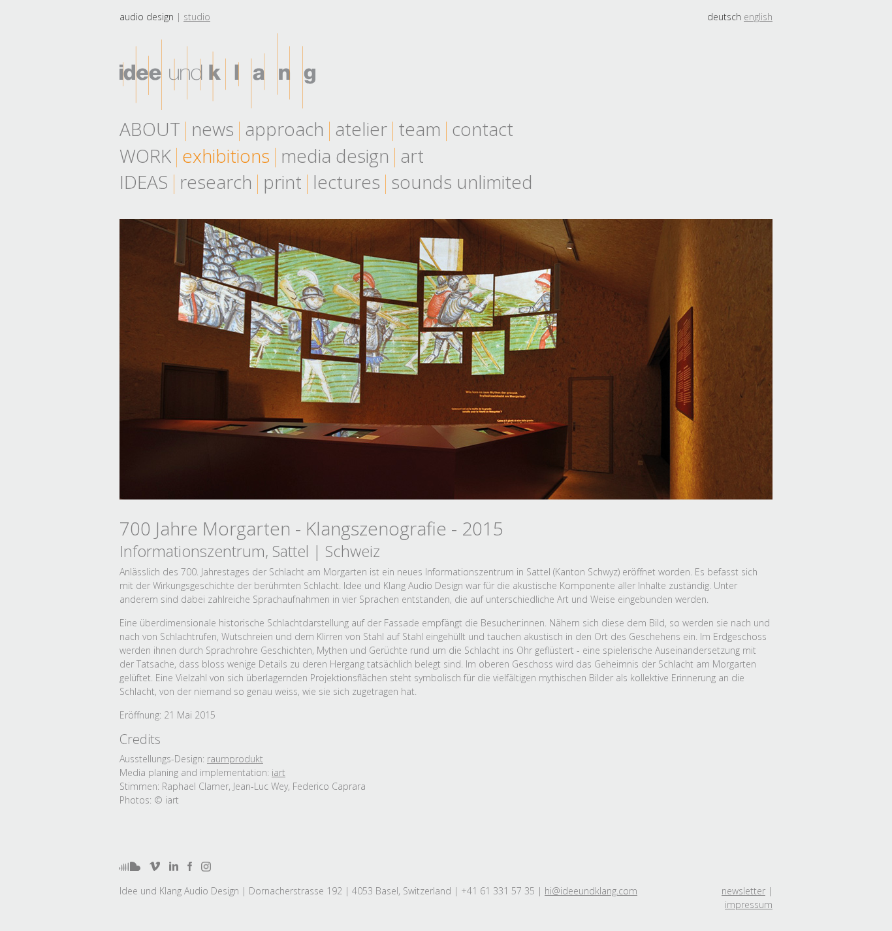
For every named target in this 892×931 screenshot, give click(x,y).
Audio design (146, 16)
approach (284, 128)
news (212, 128)
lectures (346, 181)
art (412, 155)
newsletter (743, 891)
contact (482, 128)
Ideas (143, 181)
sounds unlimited (462, 181)
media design (335, 155)
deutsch (724, 16)
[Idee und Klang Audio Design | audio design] (217, 71)
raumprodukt (235, 759)
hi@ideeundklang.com (591, 891)
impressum (749, 904)
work (145, 155)
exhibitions (226, 155)
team (419, 128)
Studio (196, 16)
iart (278, 772)
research (216, 181)
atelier (361, 128)
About (149, 128)
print (282, 181)
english (758, 16)
